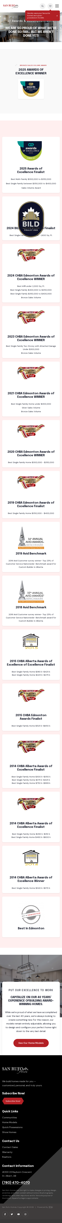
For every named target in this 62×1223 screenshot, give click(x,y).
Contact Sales (10, 1147)
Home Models (9, 1122)
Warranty (7, 1152)
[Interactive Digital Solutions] (51, 1207)
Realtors (6, 1156)
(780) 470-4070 (16, 1183)
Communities (9, 1117)
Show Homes (9, 1132)
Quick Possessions (12, 1127)
